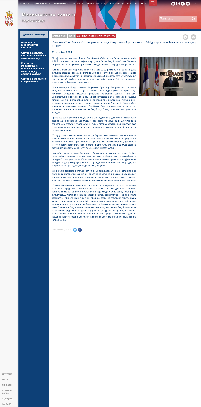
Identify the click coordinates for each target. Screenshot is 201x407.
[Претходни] (142, 77)
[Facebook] (183, 3)
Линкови (6, 385)
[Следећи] (194, 77)
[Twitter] (173, 3)
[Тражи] (193, 19)
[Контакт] (153, 4)
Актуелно (7, 374)
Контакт (6, 404)
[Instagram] (178, 3)
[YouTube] (188, 3)
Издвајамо (7, 399)
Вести (5, 380)
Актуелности (59, 36)
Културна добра (7, 392)
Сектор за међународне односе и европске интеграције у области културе (32, 68)
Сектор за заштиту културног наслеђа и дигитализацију (33, 56)
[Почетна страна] (9, 18)
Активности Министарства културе (29, 45)
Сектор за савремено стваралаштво (34, 80)
